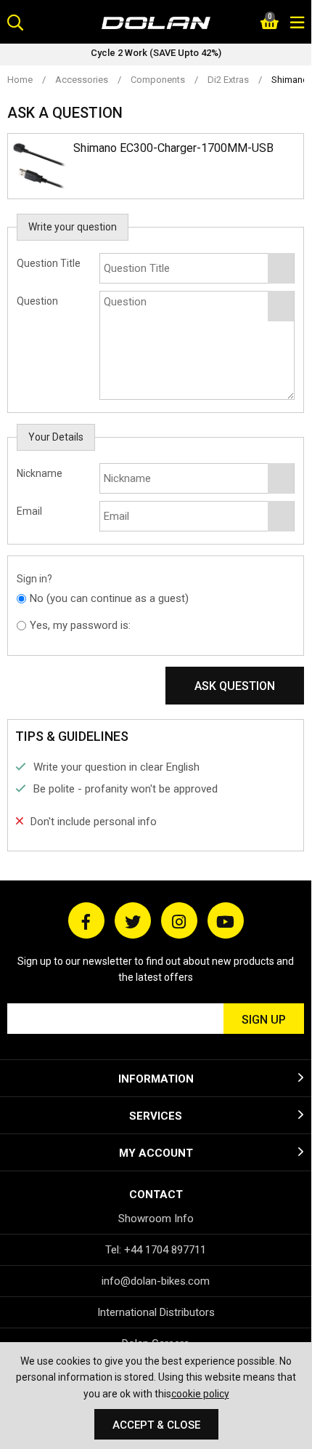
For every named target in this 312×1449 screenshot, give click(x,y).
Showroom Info (156, 1218)
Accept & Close (156, 1425)
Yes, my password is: (80, 625)
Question (37, 301)
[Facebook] (86, 920)
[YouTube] (226, 920)
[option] (156, 54)
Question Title (49, 263)
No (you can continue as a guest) (109, 598)
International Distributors (156, 1312)
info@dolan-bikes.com (156, 1281)
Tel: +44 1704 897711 (155, 1249)
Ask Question (234, 686)
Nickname (39, 473)
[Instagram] (179, 920)
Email (29, 511)
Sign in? (34, 579)
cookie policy (200, 1394)
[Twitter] (133, 920)
